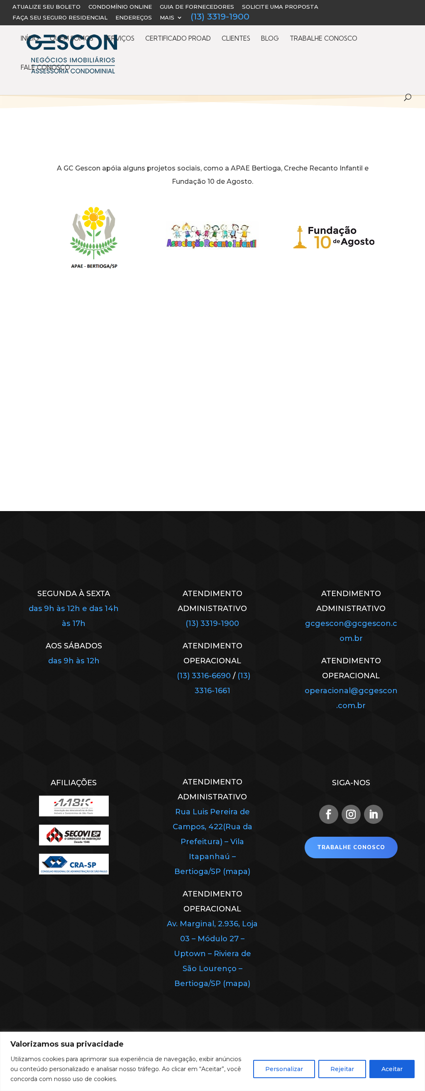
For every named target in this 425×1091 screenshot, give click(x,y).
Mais (167, 18)
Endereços (133, 18)
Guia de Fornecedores (197, 7)
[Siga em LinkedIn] (373, 814)
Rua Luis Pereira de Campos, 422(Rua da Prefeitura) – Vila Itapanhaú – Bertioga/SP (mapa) (212, 841)
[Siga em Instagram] (351, 814)
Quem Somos (71, 39)
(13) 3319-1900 (220, 18)
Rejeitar (342, 1069)
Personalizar (284, 1069)
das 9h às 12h (74, 660)
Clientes (236, 39)
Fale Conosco (45, 68)
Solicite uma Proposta (280, 7)
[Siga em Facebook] (328, 814)
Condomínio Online (120, 7)
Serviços (119, 39)
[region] (212, 1061)
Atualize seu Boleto (46, 7)
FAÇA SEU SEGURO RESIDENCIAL (59, 18)
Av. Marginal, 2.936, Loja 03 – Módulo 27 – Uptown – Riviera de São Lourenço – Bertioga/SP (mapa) (212, 953)
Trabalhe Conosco (323, 39)
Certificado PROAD (178, 39)
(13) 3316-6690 (204, 675)
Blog (270, 39)
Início (30, 39)
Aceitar (392, 1069)
